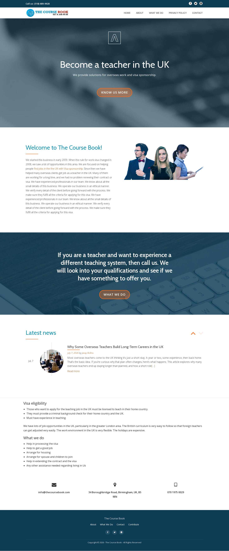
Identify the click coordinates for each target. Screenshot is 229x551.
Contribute (133, 524)
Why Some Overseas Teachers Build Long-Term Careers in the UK (115, 347)
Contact (197, 13)
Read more (73, 371)
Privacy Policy (178, 13)
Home (127, 13)
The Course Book (113, 542)
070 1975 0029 (175, 492)
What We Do (156, 13)
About (139, 13)
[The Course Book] (48, 12)
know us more (116, 92)
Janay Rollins (87, 352)
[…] (153, 366)
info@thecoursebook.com (54, 492)
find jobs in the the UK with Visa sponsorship (58, 168)
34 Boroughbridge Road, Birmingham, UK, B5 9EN (114, 494)
